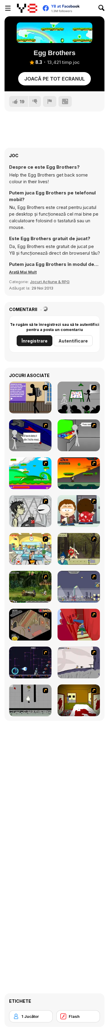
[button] (23, 272)
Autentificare (73, 340)
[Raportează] (49, 101)
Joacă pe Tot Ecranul (54, 79)
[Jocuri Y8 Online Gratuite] (27, 8)
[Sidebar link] (8, 8)
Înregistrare (34, 340)
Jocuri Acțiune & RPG (50, 281)
